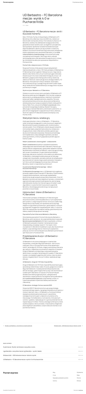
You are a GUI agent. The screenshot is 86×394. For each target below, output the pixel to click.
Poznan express (8, 2)
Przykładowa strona (78, 2)
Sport (27, 25)
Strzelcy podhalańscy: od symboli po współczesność (18, 325)
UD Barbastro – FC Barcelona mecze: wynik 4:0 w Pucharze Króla (23, 359)
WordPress (81, 390)
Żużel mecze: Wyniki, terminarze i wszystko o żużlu (19, 347)
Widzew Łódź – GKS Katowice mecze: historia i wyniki (67, 325)
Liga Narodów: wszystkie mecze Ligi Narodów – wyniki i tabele (22, 351)
